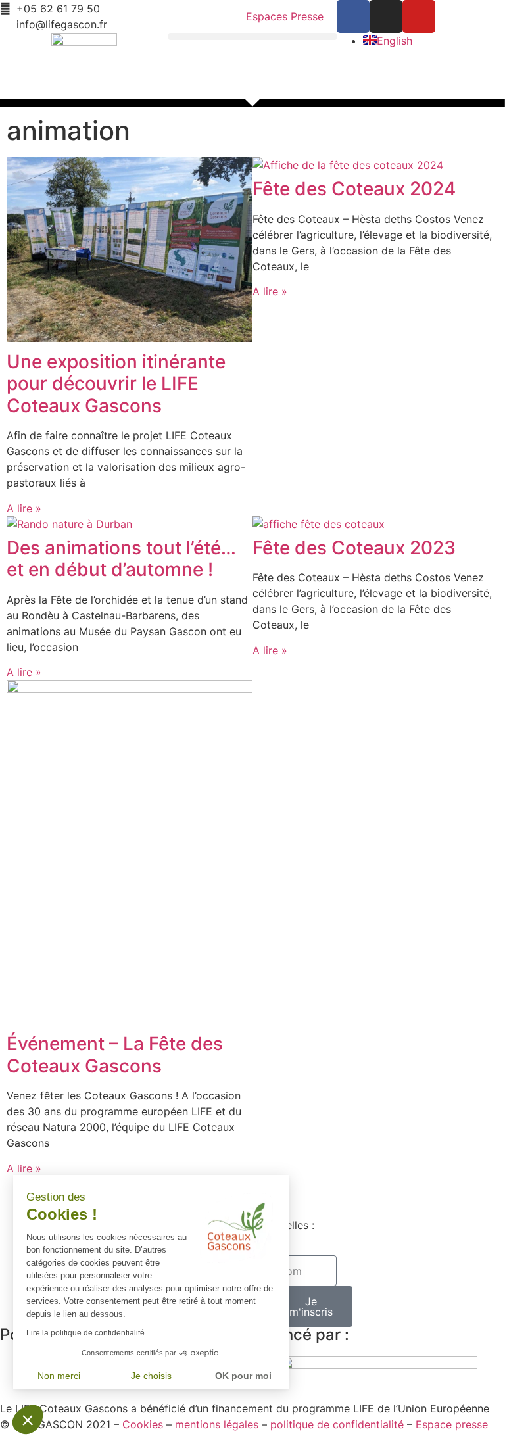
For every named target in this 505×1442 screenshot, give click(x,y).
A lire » (24, 508)
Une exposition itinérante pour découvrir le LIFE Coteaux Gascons (116, 383)
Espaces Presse (285, 16)
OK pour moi (243, 1375)
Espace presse (452, 1424)
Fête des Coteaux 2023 (354, 548)
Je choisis (151, 1375)
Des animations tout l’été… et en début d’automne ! (121, 559)
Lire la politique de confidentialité (85, 1332)
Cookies (142, 1424)
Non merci (58, 1375)
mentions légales (216, 1424)
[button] (252, 36)
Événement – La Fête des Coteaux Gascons (115, 1054)
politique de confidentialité (337, 1424)
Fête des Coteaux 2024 (354, 189)
